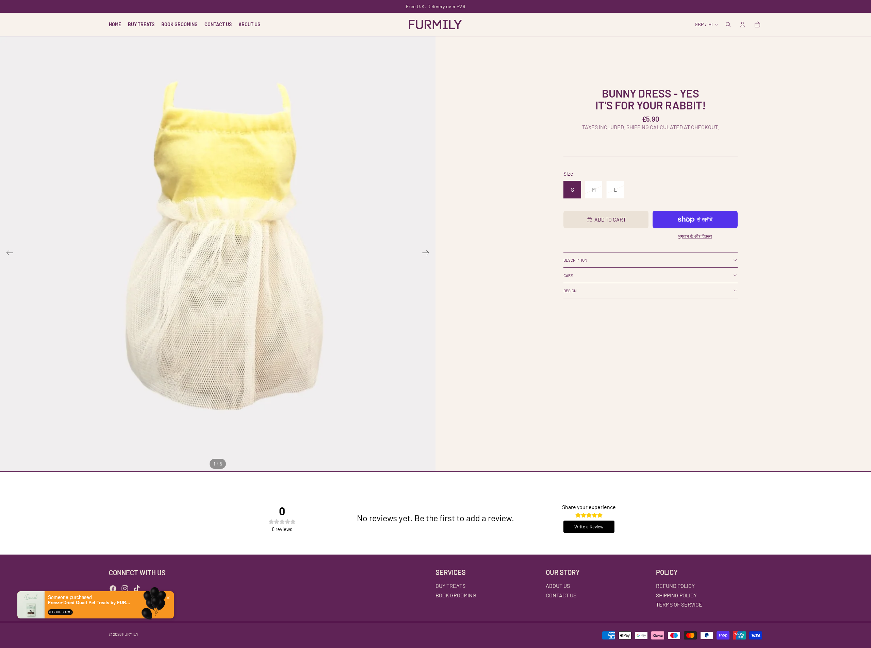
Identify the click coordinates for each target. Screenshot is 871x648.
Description (575, 260)
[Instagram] (125, 588)
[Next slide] (428, 253)
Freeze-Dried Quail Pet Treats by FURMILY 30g (90, 602)
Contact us (561, 595)
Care (568, 275)
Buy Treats (450, 585)
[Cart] (757, 24)
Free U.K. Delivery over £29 (435, 6)
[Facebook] (113, 588)
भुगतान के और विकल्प (695, 236)
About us (558, 585)
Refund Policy (675, 585)
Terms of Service (679, 604)
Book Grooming (456, 595)
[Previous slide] (7, 253)
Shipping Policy (676, 595)
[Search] (728, 24)
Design (570, 290)
